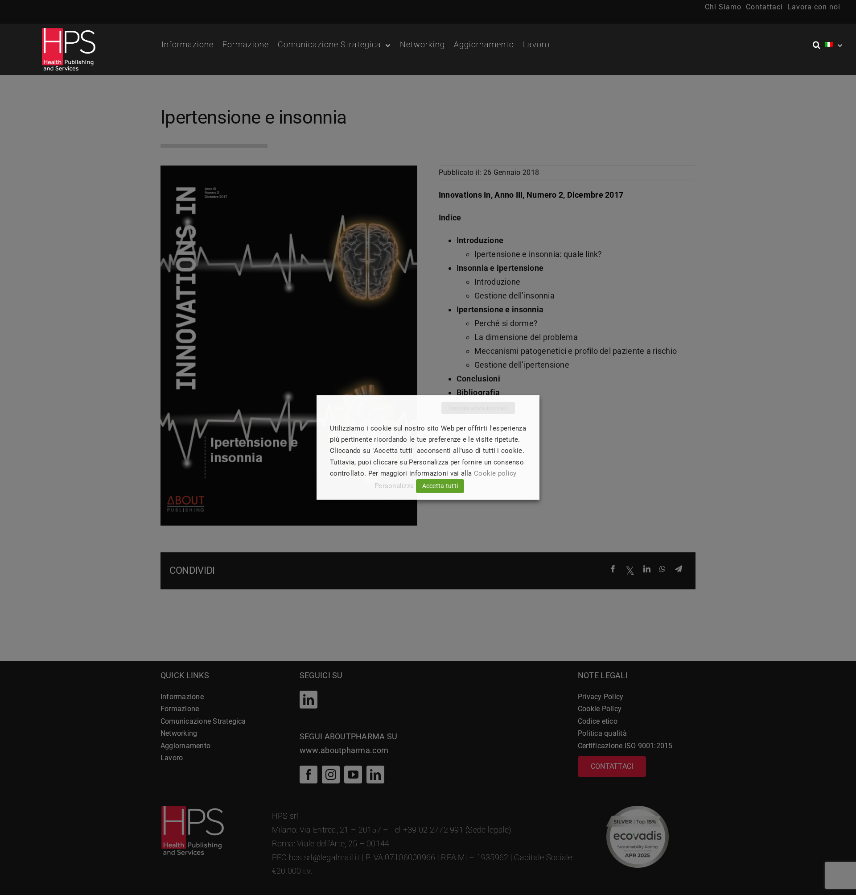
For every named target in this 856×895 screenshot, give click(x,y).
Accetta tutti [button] (440, 485)
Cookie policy (495, 473)
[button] (819, 45)
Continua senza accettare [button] (478, 408)
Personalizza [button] (394, 486)
